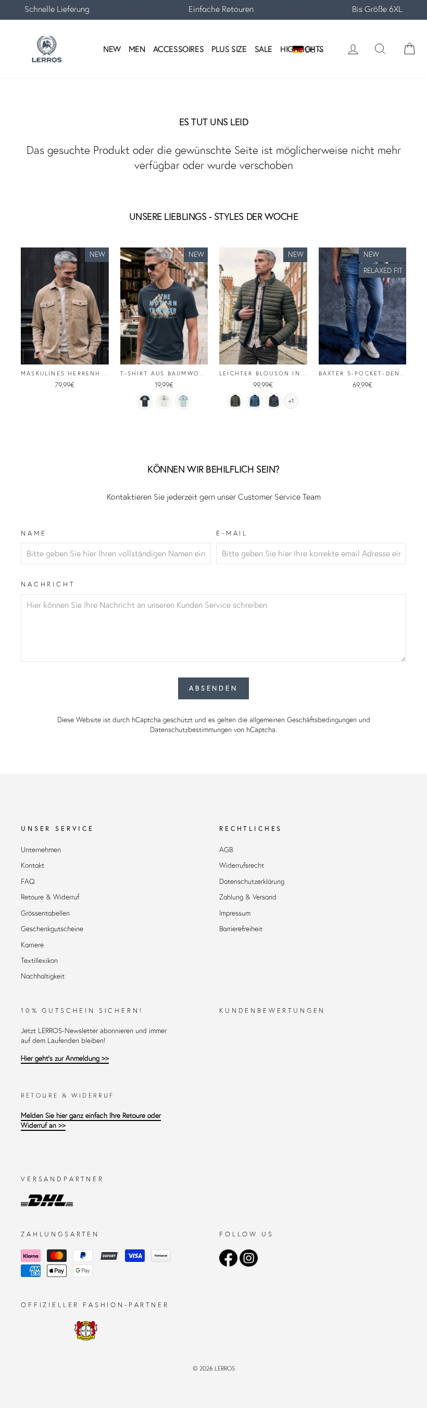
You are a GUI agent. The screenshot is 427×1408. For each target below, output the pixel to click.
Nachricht (48, 584)
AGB (226, 849)
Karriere (32, 945)
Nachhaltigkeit (43, 976)
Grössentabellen (45, 913)
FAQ (28, 881)
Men (137, 49)
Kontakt (32, 865)
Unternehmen (41, 849)
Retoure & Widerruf (50, 897)
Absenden (213, 688)
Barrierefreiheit (240, 928)
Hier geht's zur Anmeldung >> (65, 1058)
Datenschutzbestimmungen (191, 729)
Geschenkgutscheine (52, 928)
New (112, 49)
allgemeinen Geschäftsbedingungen (303, 719)
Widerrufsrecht (241, 865)
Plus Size (228, 49)
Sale (263, 49)
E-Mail (232, 533)
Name (33, 533)
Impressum (234, 913)
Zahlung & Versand (248, 897)
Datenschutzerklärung (251, 881)
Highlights (302, 49)
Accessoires (178, 49)
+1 (291, 401)
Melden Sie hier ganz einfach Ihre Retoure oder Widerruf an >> (91, 1120)
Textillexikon (39, 960)
